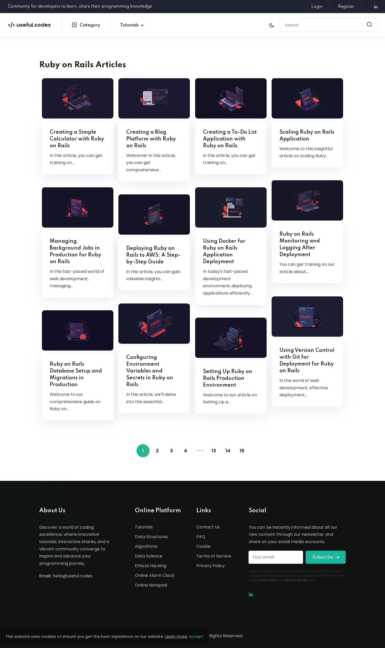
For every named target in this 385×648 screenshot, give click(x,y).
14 (228, 450)
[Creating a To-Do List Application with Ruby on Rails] (231, 98)
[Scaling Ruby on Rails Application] (307, 98)
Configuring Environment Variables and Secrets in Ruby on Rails (149, 371)
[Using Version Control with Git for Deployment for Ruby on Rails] (307, 316)
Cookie (203, 546)
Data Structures (151, 537)
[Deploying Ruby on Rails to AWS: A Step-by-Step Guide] (154, 214)
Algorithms (146, 546)
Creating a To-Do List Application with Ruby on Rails (230, 139)
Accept (196, 636)
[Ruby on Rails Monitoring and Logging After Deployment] (307, 200)
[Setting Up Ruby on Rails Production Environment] (231, 338)
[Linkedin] (374, 7)
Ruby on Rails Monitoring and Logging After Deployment (299, 244)
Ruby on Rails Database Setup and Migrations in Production (76, 374)
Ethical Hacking (150, 566)
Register (346, 7)
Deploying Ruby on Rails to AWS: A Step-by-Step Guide (153, 255)
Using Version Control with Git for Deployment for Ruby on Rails (306, 361)
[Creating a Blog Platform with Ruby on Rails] (154, 98)
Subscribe (323, 557)
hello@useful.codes (72, 576)
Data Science (148, 556)
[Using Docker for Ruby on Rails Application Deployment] (231, 207)
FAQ (200, 537)
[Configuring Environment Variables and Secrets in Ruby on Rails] (154, 323)
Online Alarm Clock (154, 575)
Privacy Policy (210, 566)
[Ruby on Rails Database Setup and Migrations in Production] (77, 330)
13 (214, 450)
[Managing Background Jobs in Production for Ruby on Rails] (77, 207)
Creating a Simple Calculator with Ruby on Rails (77, 139)
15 (242, 450)
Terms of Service (213, 556)
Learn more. (176, 636)
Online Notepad (151, 585)
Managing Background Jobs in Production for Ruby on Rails (75, 251)
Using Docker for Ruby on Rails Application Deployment (224, 251)
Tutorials (129, 25)
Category (90, 25)
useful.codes (29, 25)
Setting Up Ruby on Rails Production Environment (227, 378)
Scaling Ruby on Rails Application (306, 136)
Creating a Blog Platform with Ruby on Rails (151, 139)
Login (316, 7)
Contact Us (208, 527)
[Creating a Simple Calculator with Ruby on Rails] (77, 98)
